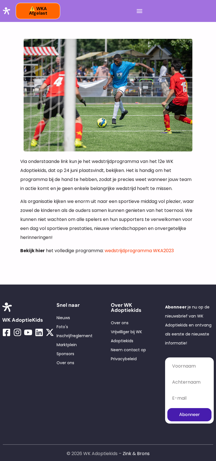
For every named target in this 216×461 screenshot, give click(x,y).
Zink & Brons (136, 453)
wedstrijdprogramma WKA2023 (139, 250)
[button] (139, 11)
